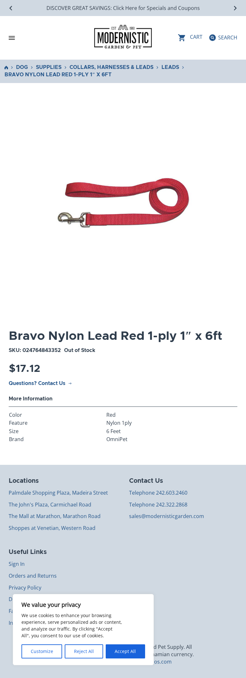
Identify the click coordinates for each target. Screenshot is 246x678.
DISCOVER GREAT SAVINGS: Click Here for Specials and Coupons (123, 8)
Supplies (49, 67)
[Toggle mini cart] (190, 37)
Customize (42, 651)
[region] (83, 629)
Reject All (84, 651)
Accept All (125, 651)
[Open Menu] (12, 38)
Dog (22, 67)
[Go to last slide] (11, 8)
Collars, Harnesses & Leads (111, 67)
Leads (170, 67)
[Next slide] (235, 8)
